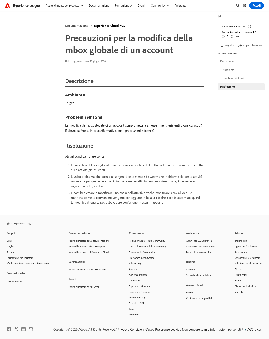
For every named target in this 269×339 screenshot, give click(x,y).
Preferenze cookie (167, 329)
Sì (228, 36)
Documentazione (76, 26)
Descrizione (227, 61)
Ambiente (228, 70)
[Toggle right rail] (219, 16)
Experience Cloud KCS (109, 26)
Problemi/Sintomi (233, 78)
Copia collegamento (253, 45)
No (237, 36)
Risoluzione (227, 86)
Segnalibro (230, 45)
